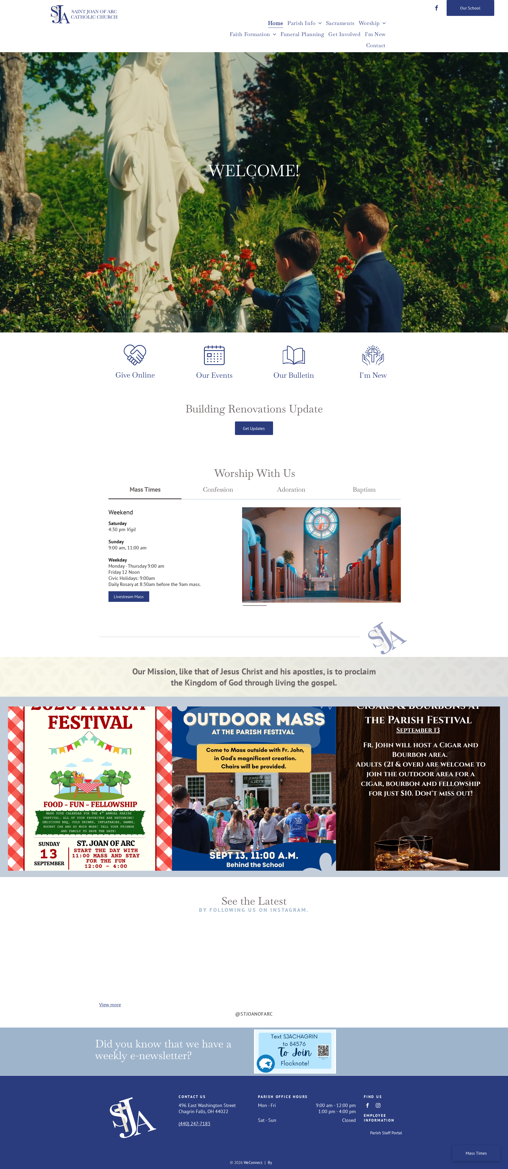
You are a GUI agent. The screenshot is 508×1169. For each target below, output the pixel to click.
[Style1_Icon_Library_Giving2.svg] (135, 365)
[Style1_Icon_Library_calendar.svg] (214, 365)
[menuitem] (275, 23)
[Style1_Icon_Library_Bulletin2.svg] (294, 365)
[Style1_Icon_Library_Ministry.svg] (373, 365)
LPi (275, 1162)
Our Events (214, 375)
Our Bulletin (293, 375)
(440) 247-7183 (194, 1124)
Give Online (135, 375)
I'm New (373, 375)
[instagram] (378, 1106)
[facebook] (437, 8)
